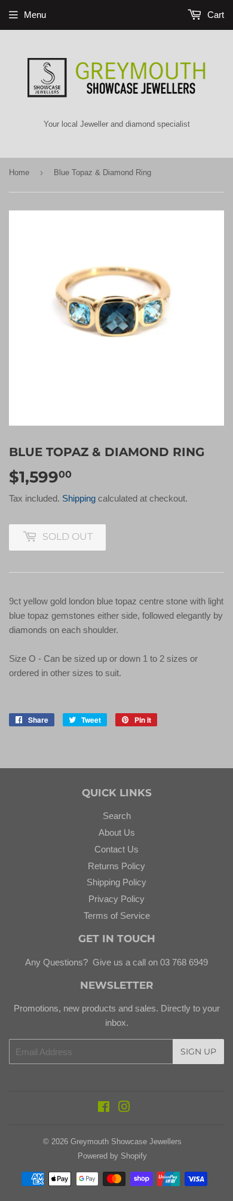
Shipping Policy (116, 882)
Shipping (79, 498)
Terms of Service (117, 915)
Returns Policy (116, 866)
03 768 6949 (183, 962)
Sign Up (198, 1051)
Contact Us (116, 849)
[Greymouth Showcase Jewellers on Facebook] (103, 1108)
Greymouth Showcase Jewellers (126, 1141)
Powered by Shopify (112, 1155)
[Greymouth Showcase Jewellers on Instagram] (124, 1108)
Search (117, 816)
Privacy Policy (116, 899)
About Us (117, 832)
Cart (214, 15)
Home (19, 172)
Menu (35, 15)
